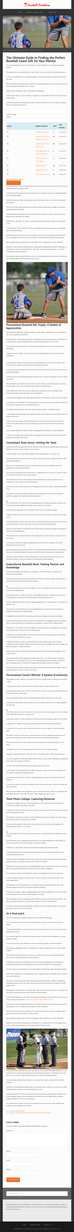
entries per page (11, 114)
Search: (8, 117)
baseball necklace (47, 999)
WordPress (53, 1229)
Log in (59, 1229)
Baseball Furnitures (37, 4)
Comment (9, 1130)
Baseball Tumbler (41, 165)
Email (8, 1160)
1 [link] (13, 182)
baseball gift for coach (44, 1112)
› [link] (18, 182)
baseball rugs (38, 999)
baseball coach (20, 1112)
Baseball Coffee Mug (42, 170)
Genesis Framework (44, 1229)
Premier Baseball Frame (43, 174)
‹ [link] (8, 182)
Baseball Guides (20, 1111)
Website (8, 1169)
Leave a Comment (37, 50)
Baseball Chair (28, 999)
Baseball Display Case (42, 132)
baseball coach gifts (31, 1112)
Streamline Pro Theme (30, 1229)
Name (8, 1151)
